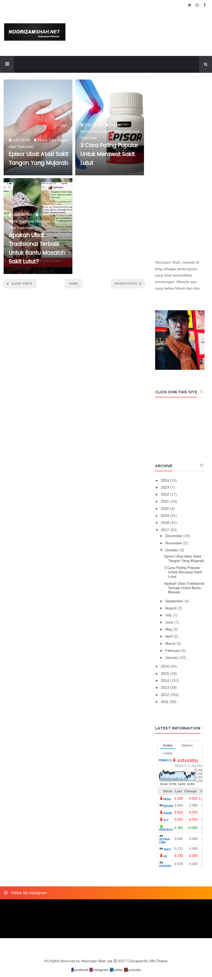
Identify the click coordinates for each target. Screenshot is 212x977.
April (169, 636)
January (172, 657)
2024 (165, 480)
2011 (165, 702)
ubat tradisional (21, 147)
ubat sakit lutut (47, 221)
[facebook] (204, 5)
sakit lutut (88, 138)
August (171, 608)
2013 (165, 687)
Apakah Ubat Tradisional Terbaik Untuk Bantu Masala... (184, 587)
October (172, 550)
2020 (165, 508)
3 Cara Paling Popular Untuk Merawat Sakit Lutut (109, 154)
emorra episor (91, 131)
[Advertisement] (180, 163)
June (169, 622)
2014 (165, 680)
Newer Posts (126, 283)
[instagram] (197, 5)
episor (43, 140)
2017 (165, 530)
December (174, 536)
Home (73, 283)
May (169, 629)
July (169, 615)
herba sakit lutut (126, 131)
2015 (165, 673)
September (174, 601)
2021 (165, 501)
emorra (115, 125)
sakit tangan (58, 140)
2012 (165, 695)
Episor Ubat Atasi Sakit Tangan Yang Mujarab (38, 159)
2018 (165, 522)
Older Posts (21, 283)
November (174, 543)
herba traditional (21, 221)
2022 (165, 494)
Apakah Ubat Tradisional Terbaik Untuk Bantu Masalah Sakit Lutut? (37, 248)
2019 (165, 515)
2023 (165, 487)
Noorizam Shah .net (97, 961)
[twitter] (189, 5)
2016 (165, 666)
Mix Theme (159, 961)
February (173, 650)
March (171, 643)
